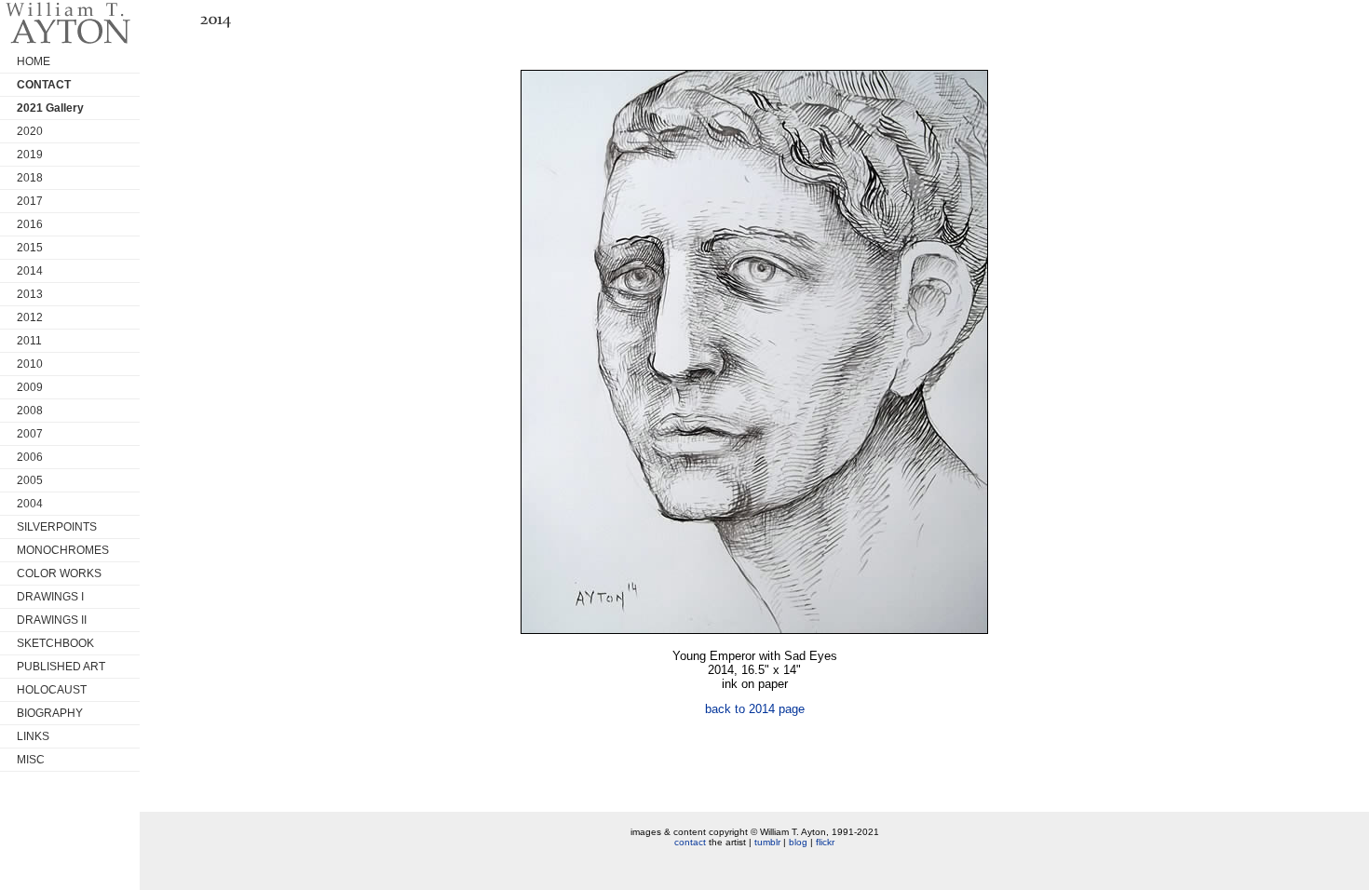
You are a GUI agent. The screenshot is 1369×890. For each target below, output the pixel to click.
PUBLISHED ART (61, 666)
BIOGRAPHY (50, 713)
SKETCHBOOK (55, 643)
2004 (30, 503)
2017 (30, 201)
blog (798, 842)
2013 (30, 294)
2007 (30, 433)
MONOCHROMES (63, 550)
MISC (31, 759)
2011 (29, 340)
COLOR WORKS (59, 573)
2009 (30, 387)
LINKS (33, 736)
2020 (30, 131)
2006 (30, 457)
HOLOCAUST (52, 689)
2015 (30, 247)
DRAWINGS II (52, 620)
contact (690, 842)
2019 (30, 154)
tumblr (767, 842)
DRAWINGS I (50, 596)
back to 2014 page (755, 709)
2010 (30, 364)
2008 (30, 410)
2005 (30, 480)
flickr (825, 842)
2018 (30, 177)
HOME (33, 61)
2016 (30, 224)
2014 (30, 270)
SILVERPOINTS (57, 526)
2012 (30, 317)
